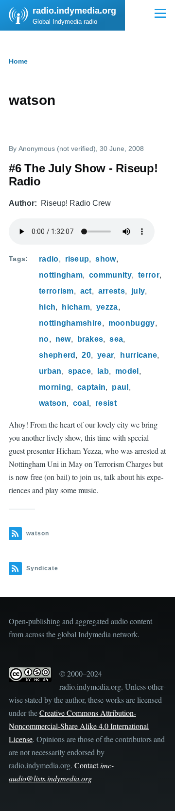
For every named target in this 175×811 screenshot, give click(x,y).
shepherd (57, 355)
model (127, 371)
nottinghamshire (70, 323)
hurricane (138, 355)
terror (148, 275)
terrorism (56, 291)
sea (116, 339)
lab (103, 371)
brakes (90, 339)
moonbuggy (131, 323)
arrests (111, 291)
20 (86, 355)
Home (18, 61)
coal (81, 403)
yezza (107, 307)
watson (53, 403)
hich (47, 307)
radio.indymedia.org (74, 11)
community (110, 275)
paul (120, 387)
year (105, 355)
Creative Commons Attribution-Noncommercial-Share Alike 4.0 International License (79, 726)
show (105, 259)
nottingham (61, 275)
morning (55, 387)
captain (91, 387)
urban (50, 371)
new (63, 339)
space (79, 371)
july (138, 291)
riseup (77, 259)
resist (106, 403)
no (44, 339)
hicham (76, 307)
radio (49, 259)
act (86, 291)
